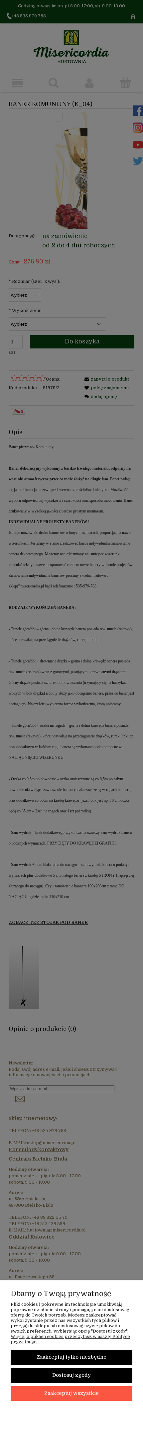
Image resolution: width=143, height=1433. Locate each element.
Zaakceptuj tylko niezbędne (71, 1357)
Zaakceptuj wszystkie (71, 1393)
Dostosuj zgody (71, 1375)
